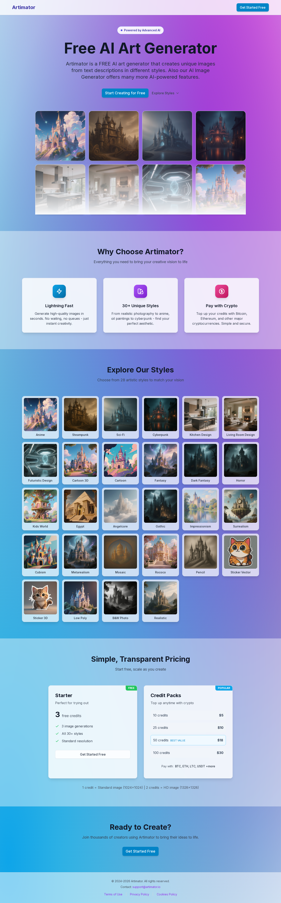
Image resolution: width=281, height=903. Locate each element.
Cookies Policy (167, 894)
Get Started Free (253, 7)
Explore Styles (163, 93)
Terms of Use (113, 894)
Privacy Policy (139, 894)
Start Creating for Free (125, 93)
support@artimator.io (146, 887)
